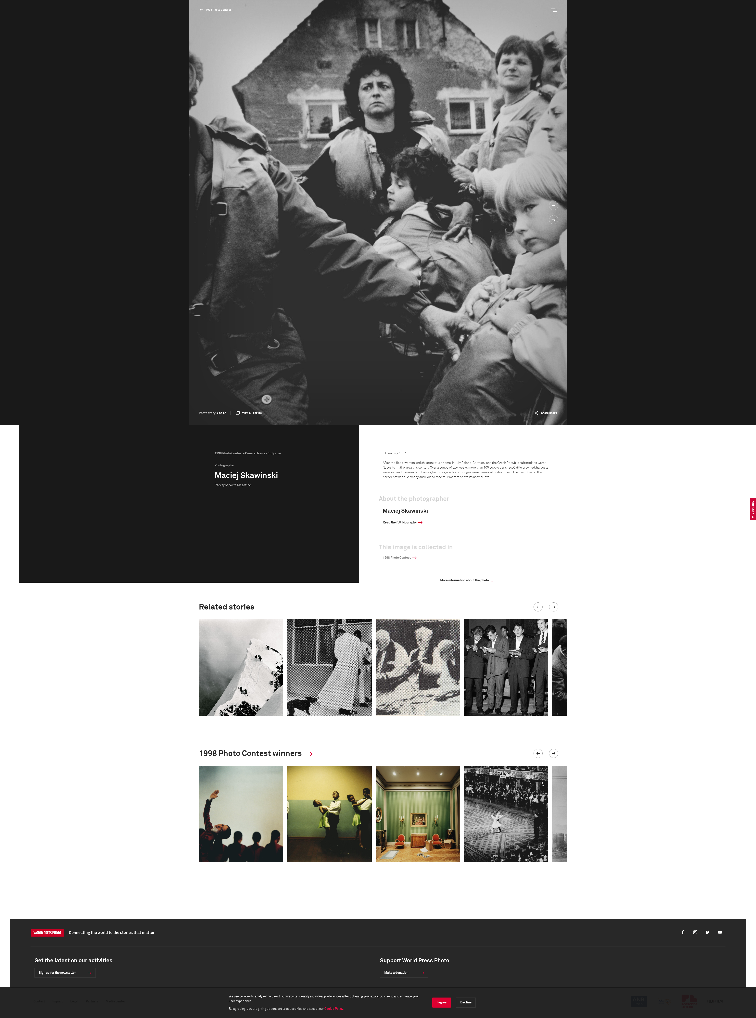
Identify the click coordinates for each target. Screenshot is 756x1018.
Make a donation (396, 972)
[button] (538, 606)
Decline (466, 1002)
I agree (442, 1002)
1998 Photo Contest (218, 9)
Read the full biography (400, 522)
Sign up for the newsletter (57, 972)
